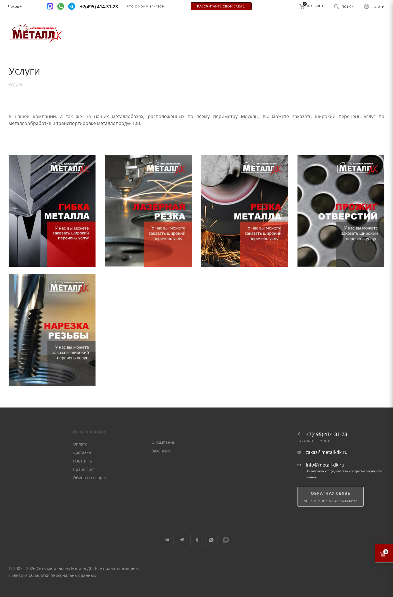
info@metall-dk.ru (325, 465)
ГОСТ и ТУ (83, 461)
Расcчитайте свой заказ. (221, 6)
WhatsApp (211, 540)
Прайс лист (84, 469)
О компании (163, 442)
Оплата (80, 444)
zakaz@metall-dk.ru (327, 452)
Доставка (82, 452)
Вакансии (160, 451)
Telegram (182, 540)
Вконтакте (167, 540)
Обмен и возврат (90, 477)
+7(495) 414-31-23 (326, 434)
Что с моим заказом (146, 6)
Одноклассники (196, 540)
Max (226, 540)
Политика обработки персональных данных (52, 575)
